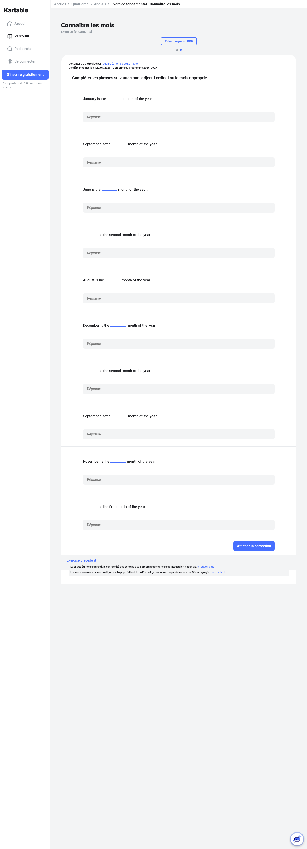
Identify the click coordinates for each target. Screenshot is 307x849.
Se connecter (25, 61)
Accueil (20, 24)
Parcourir (21, 36)
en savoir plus (205, 566)
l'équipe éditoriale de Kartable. (120, 63)
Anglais (100, 4)
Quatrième (80, 4)
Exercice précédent (81, 560)
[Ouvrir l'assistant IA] (297, 839)
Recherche (23, 49)
